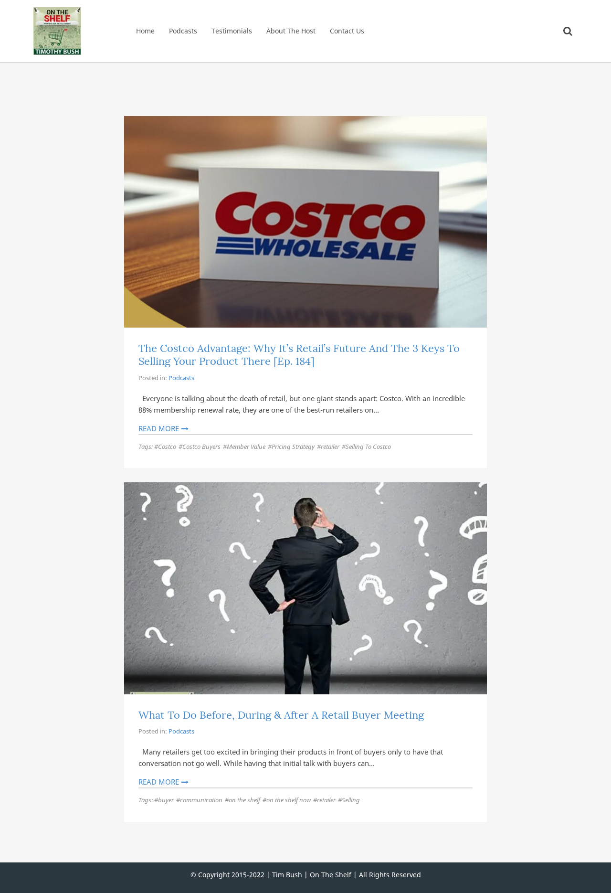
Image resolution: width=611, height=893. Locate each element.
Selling (351, 800)
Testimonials (231, 30)
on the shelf (244, 800)
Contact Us (347, 30)
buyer (166, 800)
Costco (167, 446)
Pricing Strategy (293, 446)
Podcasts (183, 30)
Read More (158, 428)
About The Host (291, 30)
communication (201, 800)
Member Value (246, 446)
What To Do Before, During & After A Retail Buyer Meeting (281, 715)
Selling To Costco (368, 446)
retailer (330, 446)
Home (145, 30)
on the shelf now (288, 800)
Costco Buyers (201, 446)
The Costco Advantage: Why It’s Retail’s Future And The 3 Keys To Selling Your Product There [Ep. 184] (299, 354)
